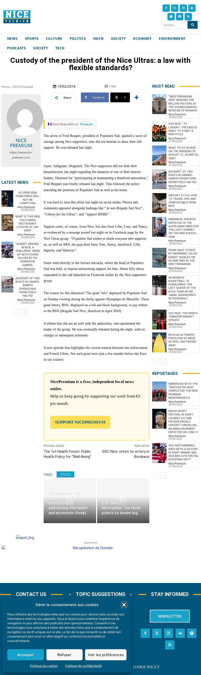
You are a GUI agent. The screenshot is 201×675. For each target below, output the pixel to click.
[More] (136, 97)
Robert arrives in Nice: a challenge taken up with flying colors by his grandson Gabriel (27, 254)
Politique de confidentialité (83, 666)
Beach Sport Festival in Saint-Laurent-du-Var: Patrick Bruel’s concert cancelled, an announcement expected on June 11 (183, 422)
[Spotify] (171, 16)
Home (5, 87)
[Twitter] (174, 8)
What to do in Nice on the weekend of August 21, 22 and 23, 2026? (183, 153)
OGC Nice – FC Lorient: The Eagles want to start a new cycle (182, 129)
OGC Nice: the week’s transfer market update (183, 317)
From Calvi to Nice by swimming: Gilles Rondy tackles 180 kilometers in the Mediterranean (182, 257)
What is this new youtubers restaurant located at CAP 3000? (27, 223)
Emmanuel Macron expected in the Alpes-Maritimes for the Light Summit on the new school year (183, 228)
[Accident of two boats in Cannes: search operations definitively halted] (7, 284)
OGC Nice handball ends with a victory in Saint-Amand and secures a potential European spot (183, 452)
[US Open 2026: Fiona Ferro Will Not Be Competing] (7, 198)
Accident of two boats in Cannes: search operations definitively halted (182, 177)
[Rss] (188, 16)
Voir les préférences (106, 654)
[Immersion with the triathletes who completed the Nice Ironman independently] (159, 391)
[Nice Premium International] (16, 16)
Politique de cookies (44, 666)
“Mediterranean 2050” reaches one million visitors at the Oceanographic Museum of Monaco (182, 103)
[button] (124, 604)
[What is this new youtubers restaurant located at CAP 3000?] (7, 222)
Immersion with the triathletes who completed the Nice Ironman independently (183, 390)
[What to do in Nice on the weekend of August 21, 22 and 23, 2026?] (159, 155)
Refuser (64, 654)
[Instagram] (183, 8)
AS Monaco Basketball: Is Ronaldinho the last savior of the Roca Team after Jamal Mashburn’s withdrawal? (182, 288)
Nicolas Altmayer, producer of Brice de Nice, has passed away (182, 340)
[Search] (193, 25)
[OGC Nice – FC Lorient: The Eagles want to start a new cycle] (159, 131)
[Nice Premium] (25, 117)
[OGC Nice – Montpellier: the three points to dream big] (123, 501)
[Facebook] (166, 8)
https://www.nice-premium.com (21, 155)
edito (65, 474)
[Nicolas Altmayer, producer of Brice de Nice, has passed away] (159, 342)
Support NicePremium (80, 422)
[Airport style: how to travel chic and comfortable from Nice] (159, 203)
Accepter (25, 654)
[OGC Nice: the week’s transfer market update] (159, 320)
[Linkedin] (192, 8)
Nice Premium (21, 143)
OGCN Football (23, 87)
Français (86, 124)
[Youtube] (179, 16)
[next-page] (24, 312)
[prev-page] (16, 312)
